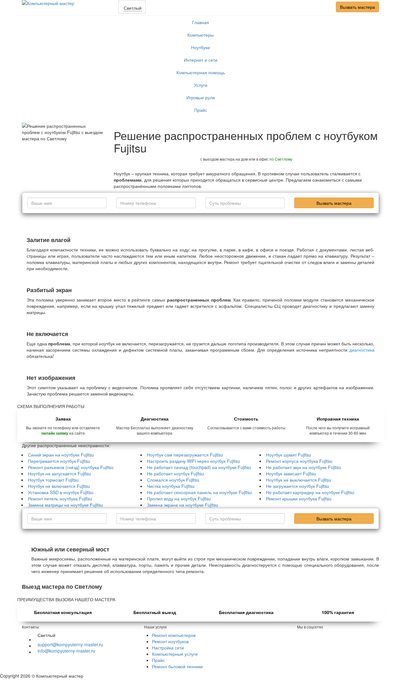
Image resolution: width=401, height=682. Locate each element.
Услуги (200, 85)
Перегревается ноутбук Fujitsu (59, 461)
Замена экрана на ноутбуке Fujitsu (182, 505)
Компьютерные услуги (175, 654)
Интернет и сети (200, 60)
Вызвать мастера (357, 7)
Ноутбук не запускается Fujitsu (59, 473)
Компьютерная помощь (200, 72)
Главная (200, 22)
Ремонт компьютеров (173, 635)
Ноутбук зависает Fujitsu (291, 473)
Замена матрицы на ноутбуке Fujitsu (65, 505)
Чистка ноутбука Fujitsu (171, 486)
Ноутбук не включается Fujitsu (59, 486)
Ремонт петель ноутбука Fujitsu (60, 498)
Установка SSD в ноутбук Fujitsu (60, 492)
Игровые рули (200, 97)
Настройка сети (168, 647)
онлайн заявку (54, 433)
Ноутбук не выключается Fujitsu (298, 480)
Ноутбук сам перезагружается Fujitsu (185, 455)
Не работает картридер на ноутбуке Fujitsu (310, 492)
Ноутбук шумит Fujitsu (288, 455)
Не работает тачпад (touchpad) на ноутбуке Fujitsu (199, 467)
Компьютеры (200, 35)
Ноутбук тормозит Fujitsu (53, 480)
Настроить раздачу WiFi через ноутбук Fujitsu (193, 461)
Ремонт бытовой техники (177, 666)
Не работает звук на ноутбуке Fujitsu (303, 467)
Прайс (200, 110)
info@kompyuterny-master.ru (66, 651)
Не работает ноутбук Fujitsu (175, 473)
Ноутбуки (200, 47)
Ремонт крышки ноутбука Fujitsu (298, 498)
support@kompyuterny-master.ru (70, 644)
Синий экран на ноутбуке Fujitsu (61, 455)
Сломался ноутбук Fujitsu (173, 480)
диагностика (361, 350)
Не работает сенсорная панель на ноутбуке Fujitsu (199, 492)
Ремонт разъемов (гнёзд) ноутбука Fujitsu (70, 467)
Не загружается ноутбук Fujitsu (297, 486)
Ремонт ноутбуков (170, 641)
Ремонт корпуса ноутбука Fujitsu (299, 461)
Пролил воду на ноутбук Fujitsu (179, 498)
